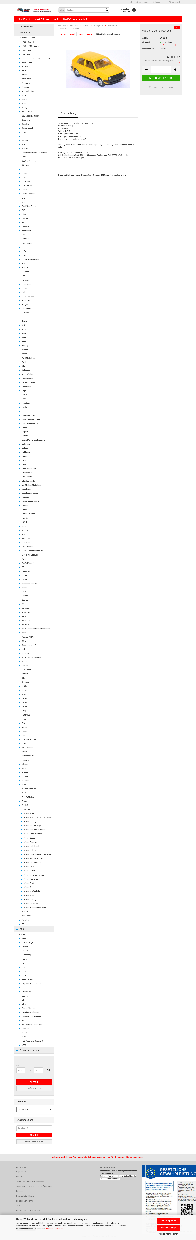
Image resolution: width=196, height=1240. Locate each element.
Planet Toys (26, 571)
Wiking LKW (28, 867)
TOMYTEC (25, 715)
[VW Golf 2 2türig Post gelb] (98, 68)
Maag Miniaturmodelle (30, 419)
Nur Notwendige (168, 1227)
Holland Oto (26, 300)
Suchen (34, 1135)
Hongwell (25, 304)
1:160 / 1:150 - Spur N (30, 46)
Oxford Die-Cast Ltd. (29, 555)
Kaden (24, 354)
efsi (23, 202)
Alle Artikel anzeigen (27, 38)
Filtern (34, 1082)
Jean (23, 341)
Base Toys (25, 120)
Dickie (24, 190)
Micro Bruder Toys (28, 469)
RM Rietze (25, 624)
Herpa (24, 288)
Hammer (25, 280)
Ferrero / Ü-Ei (26, 239)
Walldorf (25, 776)
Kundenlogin (159, 2)
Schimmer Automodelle (31, 657)
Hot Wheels (26, 309)
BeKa (23, 938)
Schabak (25, 653)
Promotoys (25, 596)
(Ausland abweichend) (168, 45)
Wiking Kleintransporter (33, 858)
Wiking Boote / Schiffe (32, 834)
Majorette (25, 432)
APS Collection (27, 91)
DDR (56, 19)
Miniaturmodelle (28, 481)
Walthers (25, 780)
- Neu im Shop (24, 19)
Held (23, 963)
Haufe (24, 959)
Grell (23, 263)
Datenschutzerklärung (54, 1229)
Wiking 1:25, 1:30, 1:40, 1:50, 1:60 (37, 817)
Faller (23, 235)
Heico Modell (26, 284)
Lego (23, 391)
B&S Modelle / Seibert (30, 116)
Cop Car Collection (28, 161)
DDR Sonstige (27, 942)
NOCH (24, 522)
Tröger (24, 731)
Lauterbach (26, 387)
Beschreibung (68, 113)
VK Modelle (26, 768)
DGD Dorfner (26, 185)
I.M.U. (23, 317)
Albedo (24, 75)
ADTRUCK (25, 67)
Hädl (23, 276)
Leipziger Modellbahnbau (31, 983)
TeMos (24, 707)
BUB (23, 144)
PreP (23, 592)
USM (23, 744)
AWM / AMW (26, 112)
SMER (24, 1033)
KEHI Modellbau (28, 358)
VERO (23, 1045)
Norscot (24, 530)
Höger (24, 975)
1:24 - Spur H (26, 54)
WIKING (24, 805)
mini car (24, 996)
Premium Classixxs (29, 584)
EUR (48, 1070)
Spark (23, 694)
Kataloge (19, 1191)
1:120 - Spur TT (27, 42)
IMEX (23, 329)
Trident (24, 719)
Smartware (26, 682)
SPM (23, 1037)
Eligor (23, 214)
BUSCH (24, 149)
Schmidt (24, 661)
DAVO (23, 177)
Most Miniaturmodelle (30, 501)
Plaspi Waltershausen (30, 1012)
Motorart (25, 506)
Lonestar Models (28, 415)
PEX (23, 567)
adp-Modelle (26, 62)
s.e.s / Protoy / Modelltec (31, 1025)
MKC (23, 1004)
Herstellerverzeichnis (24, 1201)
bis (31, 1070)
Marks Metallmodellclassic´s (33, 440)
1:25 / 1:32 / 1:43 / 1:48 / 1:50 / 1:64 (35, 58)
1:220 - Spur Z (27, 50)
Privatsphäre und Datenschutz (28, 1210)
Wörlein (24, 912)
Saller (23, 649)
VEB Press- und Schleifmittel (33, 1041)
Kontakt (19, 1176)
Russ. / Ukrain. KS (28, 645)
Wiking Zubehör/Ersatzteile (34, 908)
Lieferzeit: (146, 42)
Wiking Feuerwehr (30, 842)
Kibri (23, 366)
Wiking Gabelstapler (31, 846)
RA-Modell (25, 612)
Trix (23, 723)
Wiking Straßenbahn (31, 891)
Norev (23, 526)
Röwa (23, 641)
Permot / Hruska (28, 1008)
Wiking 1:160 (28, 813)
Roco (23, 633)
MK (22, 1000)
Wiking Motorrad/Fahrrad (33, 875)
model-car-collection (29, 493)
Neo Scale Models (28, 514)
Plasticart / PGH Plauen (31, 1016)
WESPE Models (27, 797)
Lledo (23, 411)
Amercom (25, 83)
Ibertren (24, 321)
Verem (24, 752)
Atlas (23, 103)
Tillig (23, 711)
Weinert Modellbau (29, 789)
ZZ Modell (25, 924)
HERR (23, 971)
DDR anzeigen (24, 934)
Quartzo (24, 600)
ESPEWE (25, 951)
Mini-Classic (26, 477)
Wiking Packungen (31, 879)
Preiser (24, 579)
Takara (24, 698)
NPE (23, 534)
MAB (23, 988)
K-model (24, 350)
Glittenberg (26, 955)
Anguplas (25, 87)
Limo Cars (25, 403)
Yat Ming (25, 920)
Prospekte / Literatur (74, 19)
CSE (23, 169)
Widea (24, 801)
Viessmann (26, 760)
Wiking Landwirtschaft (32, 862)
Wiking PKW (28, 883)
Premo (24, 588)
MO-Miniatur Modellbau (31, 485)
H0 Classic (25, 272)
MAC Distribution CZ (29, 423)
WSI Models (26, 916)
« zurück (71, 34)
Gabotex (24, 247)
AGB (18, 1206)
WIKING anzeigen (28, 809)
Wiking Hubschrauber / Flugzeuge (37, 854)
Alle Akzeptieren (168, 1220)
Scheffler (25, 1029)
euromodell (26, 231)
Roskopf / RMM (27, 637)
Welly (23, 793)
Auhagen (25, 107)
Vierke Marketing (28, 756)
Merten (24, 456)
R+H (23, 604)
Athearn (24, 99)
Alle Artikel (42, 19)
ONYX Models (27, 547)
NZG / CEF (25, 538)
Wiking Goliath (29, 850)
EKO (23, 210)
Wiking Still (28, 887)
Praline (24, 575)
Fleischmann (26, 243)
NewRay (24, 518)
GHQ (23, 255)
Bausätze (25, 124)
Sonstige (25, 690)
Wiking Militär (29, 871)
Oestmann (25, 542)
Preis (18, 1065)
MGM (23, 460)
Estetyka (25, 227)
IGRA (23, 325)
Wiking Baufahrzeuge (32, 826)
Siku (23, 678)
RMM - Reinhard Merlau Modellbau (35, 629)
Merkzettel (175, 2)
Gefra (23, 251)
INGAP (24, 333)
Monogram (25, 497)
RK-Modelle (26, 620)
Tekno (24, 702)
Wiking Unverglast (30, 904)
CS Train (25, 165)
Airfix (23, 71)
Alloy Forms (26, 79)
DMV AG (25, 947)
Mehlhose (25, 452)
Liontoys (25, 407)
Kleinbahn (25, 370)
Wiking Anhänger (30, 821)
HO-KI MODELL (27, 296)
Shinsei (24, 674)
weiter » (81, 34)
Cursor (24, 173)
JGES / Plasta (27, 979)
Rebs (23, 616)
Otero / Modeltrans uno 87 (32, 551)
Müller (24, 510)
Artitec (24, 95)
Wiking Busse (29, 838)
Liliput (24, 395)
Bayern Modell (27, 128)
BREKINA (25, 140)
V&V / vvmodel (27, 748)
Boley (23, 132)
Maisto (24, 428)
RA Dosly (25, 608)
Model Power (26, 489)
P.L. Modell (25, 559)
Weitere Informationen (168, 1234)
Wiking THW (28, 895)
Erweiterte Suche (34, 1142)
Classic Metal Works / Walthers (34, 153)
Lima (23, 399)
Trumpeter (25, 735)
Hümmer (25, 313)
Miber (23, 464)
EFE (23, 198)
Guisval (24, 267)
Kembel (24, 362)
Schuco (24, 666)
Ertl (22, 222)
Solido (24, 686)
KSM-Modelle (27, 378)
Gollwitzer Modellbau (30, 259)
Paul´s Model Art (28, 563)
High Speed (26, 292)
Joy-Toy (24, 345)
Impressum (21, 1171)
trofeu (24, 727)
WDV (23, 784)
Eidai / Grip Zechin (28, 206)
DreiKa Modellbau (28, 194)
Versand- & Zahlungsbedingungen (30, 1181)
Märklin (24, 436)
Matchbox (25, 444)
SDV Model (26, 670)
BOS (23, 136)
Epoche (24, 218)
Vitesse (24, 764)
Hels (23, 967)
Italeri (23, 337)
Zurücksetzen (34, 1088)
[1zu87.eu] (35, 10)
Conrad (24, 157)
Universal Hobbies (28, 739)
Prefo (23, 1020)
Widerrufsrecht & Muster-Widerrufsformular (34, 1186)
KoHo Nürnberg (27, 374)
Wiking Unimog (29, 899)
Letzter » (90, 34)
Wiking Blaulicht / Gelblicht (34, 830)
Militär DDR (26, 992)
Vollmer (24, 772)
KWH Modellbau (28, 382)
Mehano (24, 448)
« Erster (63, 34)
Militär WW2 (26, 473)
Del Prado (25, 181)
